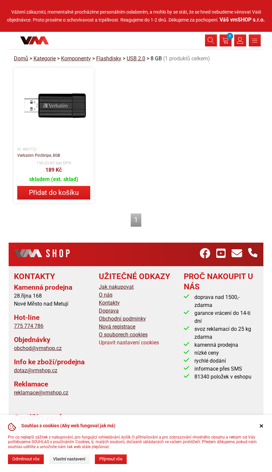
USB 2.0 (136, 58)
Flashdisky (108, 58)
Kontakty (109, 303)
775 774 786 (28, 326)
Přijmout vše (110, 458)
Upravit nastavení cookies (129, 342)
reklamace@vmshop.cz (41, 392)
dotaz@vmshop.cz (35, 370)
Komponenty (76, 58)
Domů (21, 58)
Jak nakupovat (116, 287)
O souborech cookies (123, 334)
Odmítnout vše (25, 458)
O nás (105, 295)
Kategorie (45, 58)
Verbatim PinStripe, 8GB (38, 155)
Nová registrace (117, 327)
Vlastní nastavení (69, 458)
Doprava (109, 311)
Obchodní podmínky (122, 319)
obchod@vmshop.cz (38, 348)
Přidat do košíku (54, 193)
